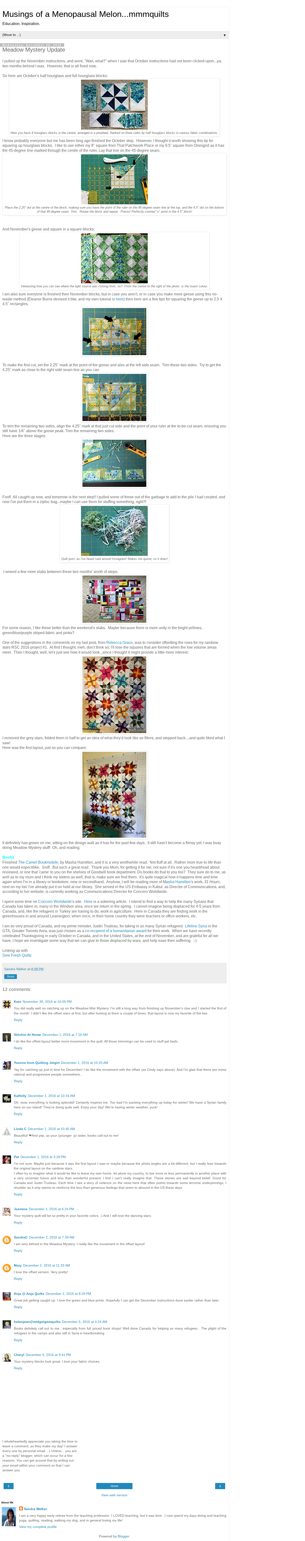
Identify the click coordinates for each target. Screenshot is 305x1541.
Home (114, 1486)
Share (11, 976)
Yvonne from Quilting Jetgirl (37, 1063)
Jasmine (20, 1209)
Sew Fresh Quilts (16, 955)
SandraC (21, 1237)
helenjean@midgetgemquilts (37, 1322)
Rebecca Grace (119, 643)
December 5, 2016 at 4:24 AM (84, 1322)
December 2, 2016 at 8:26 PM (68, 1294)
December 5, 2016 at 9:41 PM (48, 1355)
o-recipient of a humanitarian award (117, 931)
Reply (18, 1020)
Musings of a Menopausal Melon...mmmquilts (85, 14)
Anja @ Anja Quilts (29, 1294)
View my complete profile (38, 1527)
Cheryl (19, 1355)
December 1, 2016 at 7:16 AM (65, 1035)
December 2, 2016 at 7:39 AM (51, 1237)
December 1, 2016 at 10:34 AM (51, 1096)
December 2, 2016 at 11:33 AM (46, 1265)
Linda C (20, 1129)
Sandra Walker (35, 1509)
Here (88, 902)
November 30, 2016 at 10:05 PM (47, 1001)
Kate (17, 1001)
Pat (16, 1157)
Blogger (123, 1536)
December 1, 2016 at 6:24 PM (51, 1209)
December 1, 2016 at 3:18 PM (43, 1157)
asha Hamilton (178, 882)
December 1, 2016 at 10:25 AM (84, 1063)
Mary (18, 1265)
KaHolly (20, 1096)
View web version (114, 1495)
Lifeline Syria (196, 926)
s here (118, 299)
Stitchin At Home (27, 1035)
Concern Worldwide (55, 902)
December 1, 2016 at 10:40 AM (51, 1129)
